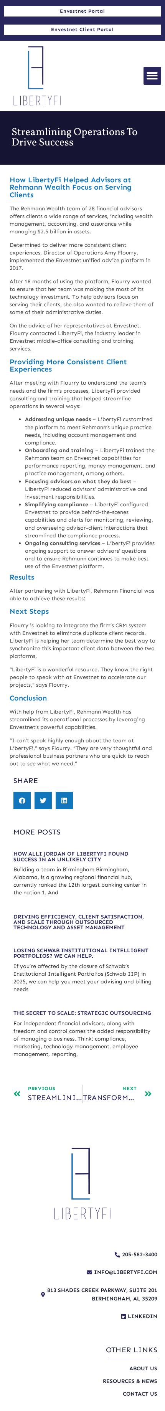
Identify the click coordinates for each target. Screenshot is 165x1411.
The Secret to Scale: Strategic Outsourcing (82, 1013)
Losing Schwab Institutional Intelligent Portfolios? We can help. (80, 953)
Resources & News (130, 1381)
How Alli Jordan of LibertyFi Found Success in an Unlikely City (71, 856)
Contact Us (140, 1393)
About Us (143, 1368)
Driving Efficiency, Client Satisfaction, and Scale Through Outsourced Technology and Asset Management (78, 922)
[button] (153, 76)
